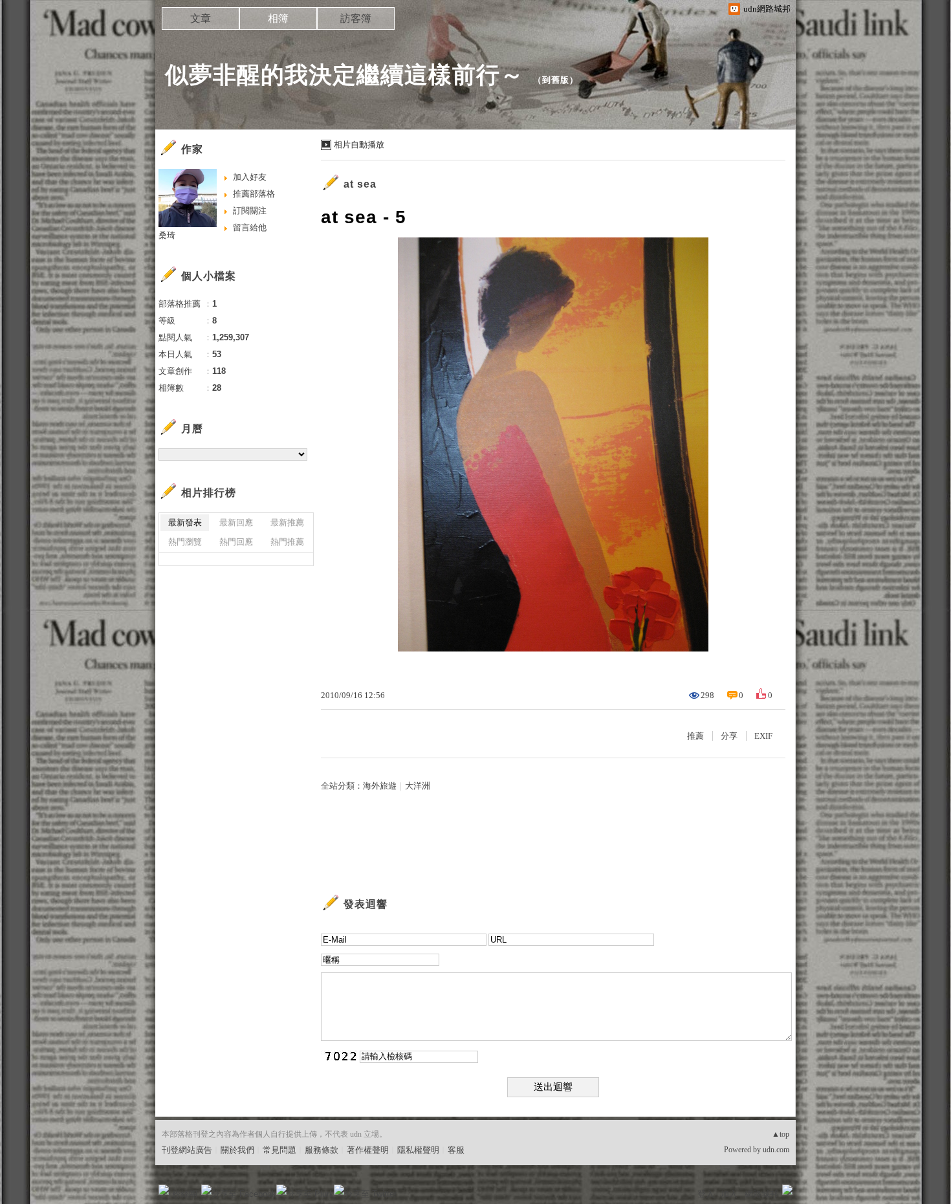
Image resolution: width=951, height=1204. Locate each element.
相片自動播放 (359, 144)
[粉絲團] (163, 1190)
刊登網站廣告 (187, 1150)
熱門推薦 (287, 542)
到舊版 (555, 80)
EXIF (763, 736)
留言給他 (250, 227)
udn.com (776, 1149)
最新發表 (185, 522)
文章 (200, 18)
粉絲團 (184, 1194)
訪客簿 (355, 18)
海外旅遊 (380, 786)
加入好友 (250, 177)
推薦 (695, 736)
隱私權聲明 (418, 1150)
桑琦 (166, 235)
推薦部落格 (254, 194)
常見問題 (279, 1150)
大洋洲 (417, 786)
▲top (780, 1134)
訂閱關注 (250, 210)
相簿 (278, 18)
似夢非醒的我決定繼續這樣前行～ (344, 74)
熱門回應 (236, 542)
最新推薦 (287, 522)
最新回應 (236, 522)
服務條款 (321, 1150)
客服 (456, 1150)
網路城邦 (761, 1194)
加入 (729, 1194)
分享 (729, 736)
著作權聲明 (368, 1150)
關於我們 (237, 1150)
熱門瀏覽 (185, 542)
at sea (360, 184)
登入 (705, 1194)
